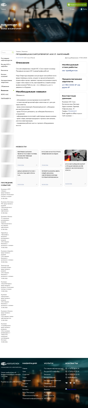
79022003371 (72, 111)
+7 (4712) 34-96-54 (73, 368)
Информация (48, 9)
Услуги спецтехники (50, 386)
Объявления (5, 86)
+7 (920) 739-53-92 (73, 374)
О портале (24, 9)
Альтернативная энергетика (6, 81)
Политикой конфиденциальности (33, 398)
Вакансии (4, 90)
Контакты (25, 389)
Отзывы (72, 9)
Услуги (36, 9)
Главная (3, 9)
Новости (61, 9)
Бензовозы (4, 70)
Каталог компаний (4, 75)
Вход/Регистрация (28, 392)
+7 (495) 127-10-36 (73, 371)
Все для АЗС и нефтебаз (5, 65)
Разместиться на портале (30, 395)
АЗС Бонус (47, 398)
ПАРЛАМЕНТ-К (6, 98)
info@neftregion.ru (72, 377)
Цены (13, 9)
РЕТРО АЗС (4, 94)
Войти (85, 9)
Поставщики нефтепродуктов (6, 59)
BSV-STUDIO (17, 382)
